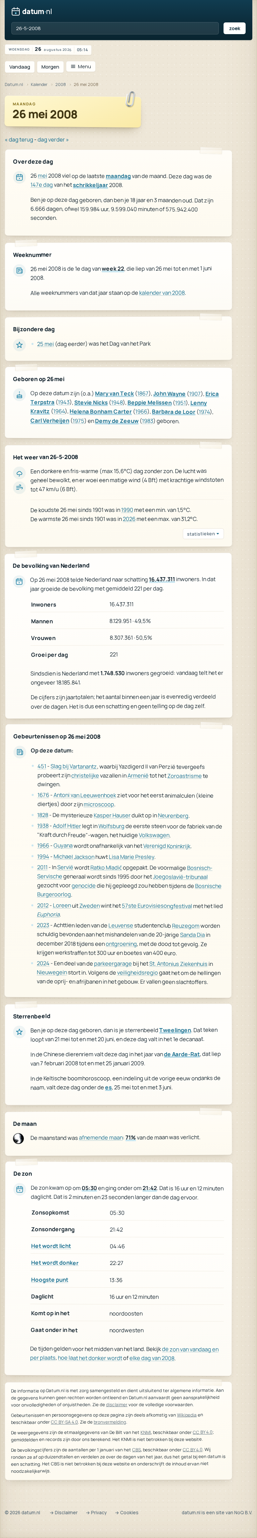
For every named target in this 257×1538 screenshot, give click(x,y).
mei (42, 176)
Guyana (63, 845)
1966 (141, 411)
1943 (64, 402)
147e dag (41, 185)
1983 (147, 420)
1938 (43, 825)
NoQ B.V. (243, 1513)
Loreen (62, 905)
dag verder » (53, 139)
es (108, 1087)
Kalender (39, 84)
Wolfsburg (111, 826)
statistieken (201, 534)
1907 (195, 393)
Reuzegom (185, 925)
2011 (42, 867)
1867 (143, 393)
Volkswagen (154, 835)
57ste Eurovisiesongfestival (156, 906)
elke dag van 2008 (152, 1357)
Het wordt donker (55, 1262)
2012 (42, 905)
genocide (84, 885)
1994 (43, 856)
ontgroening (121, 943)
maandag (118, 176)
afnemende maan (101, 1138)
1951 (180, 402)
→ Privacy (96, 1513)
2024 (43, 963)
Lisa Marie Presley (131, 856)
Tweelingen (175, 1029)
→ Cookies (127, 1513)
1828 (42, 815)
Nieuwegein (52, 972)
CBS (136, 1450)
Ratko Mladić (106, 867)
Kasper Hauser (112, 815)
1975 (78, 420)
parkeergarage (113, 963)
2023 (43, 925)
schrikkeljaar (90, 185)
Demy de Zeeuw (117, 420)
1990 (127, 510)
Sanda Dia (192, 934)
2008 (60, 84)
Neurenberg (173, 815)
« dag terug (19, 139)
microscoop (99, 804)
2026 (129, 519)
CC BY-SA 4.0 (64, 1422)
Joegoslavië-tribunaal (180, 877)
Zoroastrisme (184, 775)
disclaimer (116, 1404)
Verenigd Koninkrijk (166, 846)
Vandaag (19, 66)
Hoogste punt (49, 1279)
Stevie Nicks (91, 402)
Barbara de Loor (173, 411)
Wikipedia (187, 1415)
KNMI (146, 1432)
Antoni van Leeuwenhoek (85, 795)
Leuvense (120, 925)
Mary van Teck (114, 393)
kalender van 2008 (162, 292)
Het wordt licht (51, 1246)
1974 (204, 412)
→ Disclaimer (64, 1513)
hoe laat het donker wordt (90, 1358)
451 (41, 766)
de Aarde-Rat (182, 1054)
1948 (117, 402)
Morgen (50, 66)
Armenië (138, 775)
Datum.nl (14, 84)
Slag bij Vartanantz (74, 766)
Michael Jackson (74, 856)
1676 (43, 795)
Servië (65, 867)
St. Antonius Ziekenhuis (178, 964)
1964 (59, 411)
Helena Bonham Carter (101, 412)
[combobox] (115, 28)
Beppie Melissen (149, 402)
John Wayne (169, 393)
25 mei (45, 344)
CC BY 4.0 (202, 1432)
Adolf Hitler (67, 825)
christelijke (85, 775)
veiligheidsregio (137, 972)
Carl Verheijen (49, 420)
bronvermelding (110, 1422)
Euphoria (48, 914)
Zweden (89, 905)
